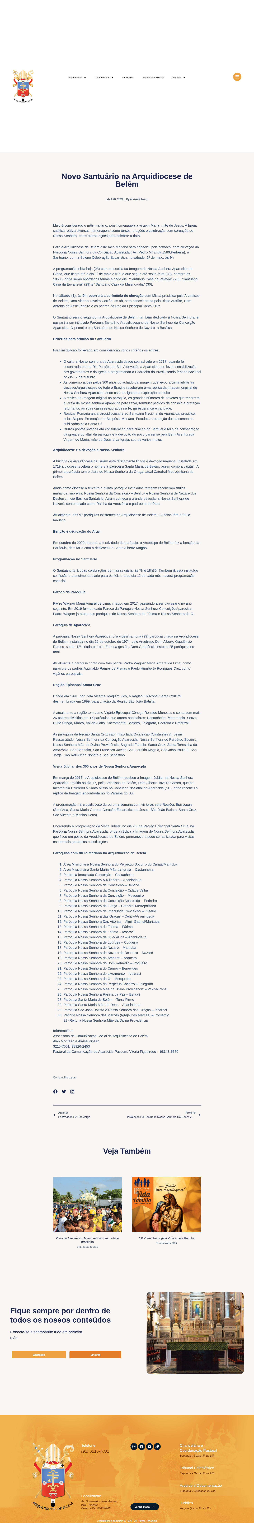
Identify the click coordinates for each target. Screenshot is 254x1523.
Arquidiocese (75, 77)
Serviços (176, 77)
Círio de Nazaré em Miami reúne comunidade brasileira (87, 1240)
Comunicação (102, 77)
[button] (55, 1091)
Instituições (128, 77)
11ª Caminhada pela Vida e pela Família (166, 1238)
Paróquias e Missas (153, 77)
